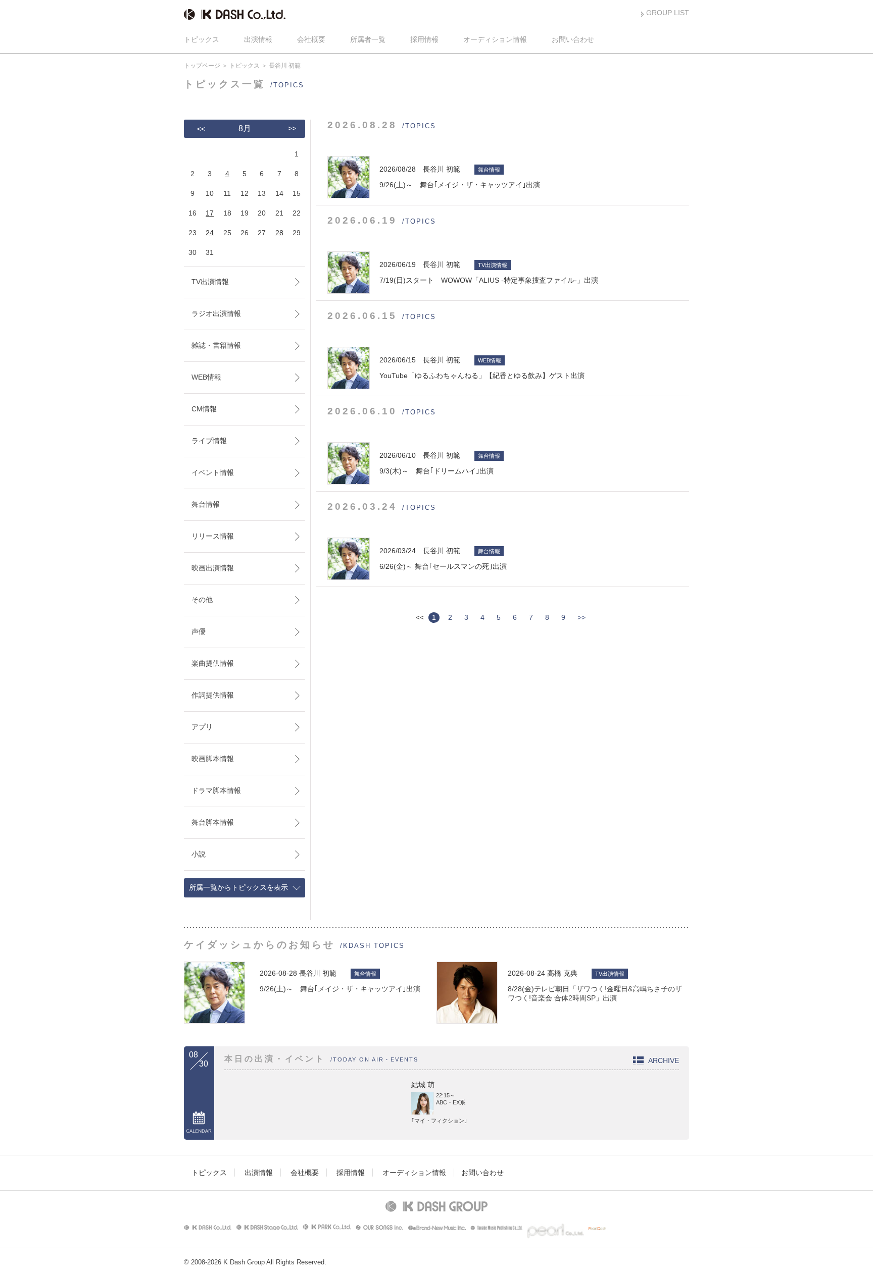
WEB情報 (206, 377)
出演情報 (258, 39)
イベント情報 (212, 472)
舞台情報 (205, 504)
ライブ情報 (209, 441)
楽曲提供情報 (212, 663)
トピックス (201, 39)
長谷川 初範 (317, 973)
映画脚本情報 (212, 759)
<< (201, 129)
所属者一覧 (367, 39)
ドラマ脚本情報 (216, 790)
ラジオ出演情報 (216, 313)
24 (210, 233)
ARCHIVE (663, 1060)
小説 (198, 854)
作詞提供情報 (212, 695)
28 (279, 233)
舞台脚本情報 (212, 822)
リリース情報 (212, 536)
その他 (202, 600)
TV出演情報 (210, 282)
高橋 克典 (562, 973)
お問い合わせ (573, 39)
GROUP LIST (667, 13)
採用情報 (424, 39)
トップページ (202, 65)
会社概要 (311, 39)
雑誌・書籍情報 (216, 345)
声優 (198, 631)
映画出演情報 (212, 568)
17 (210, 213)
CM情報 (204, 409)
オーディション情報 (495, 39)
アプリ (202, 727)
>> (581, 617)
